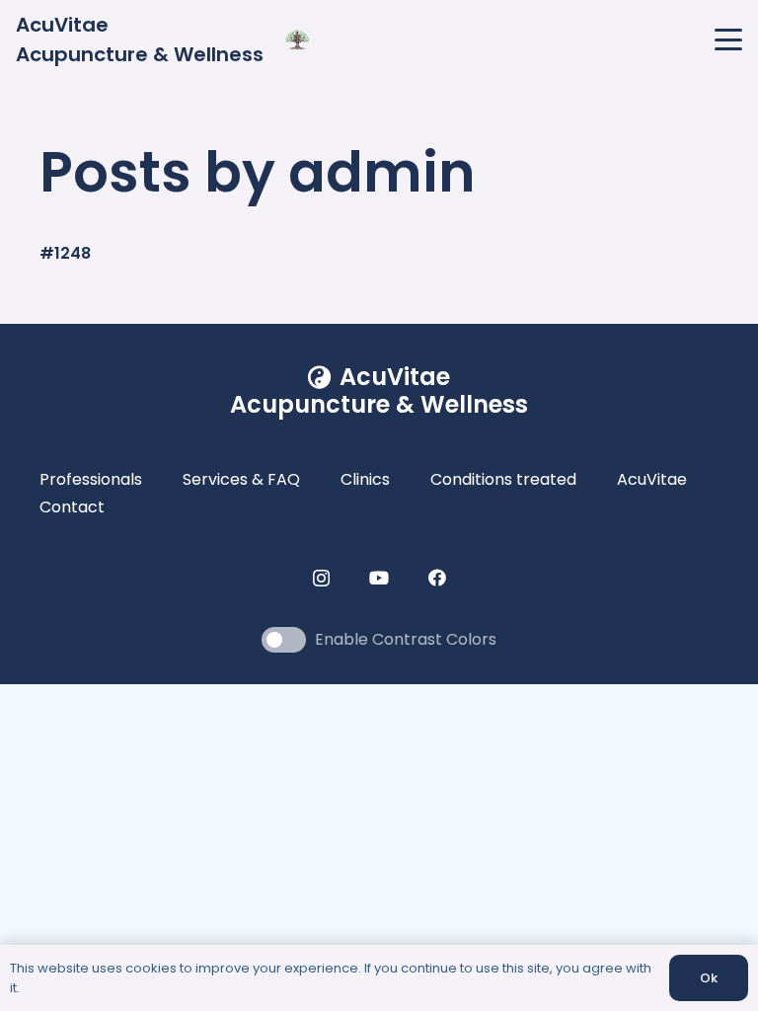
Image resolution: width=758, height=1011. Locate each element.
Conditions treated (503, 479)
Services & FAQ (241, 479)
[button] (728, 39)
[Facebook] (437, 577)
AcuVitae (652, 479)
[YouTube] (379, 577)
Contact (72, 507)
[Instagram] (321, 578)
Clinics (365, 479)
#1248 (65, 253)
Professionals (90, 479)
